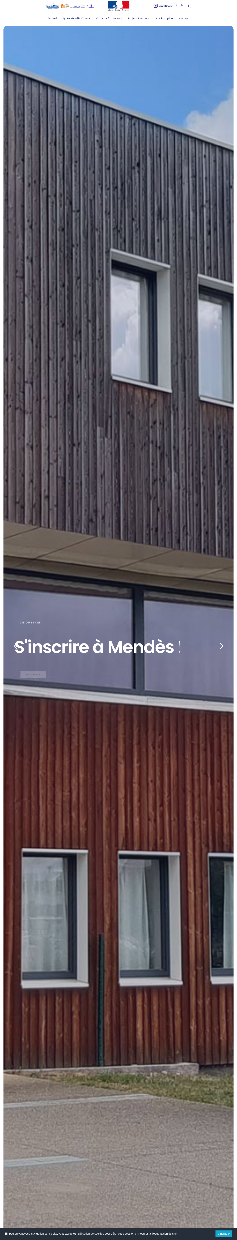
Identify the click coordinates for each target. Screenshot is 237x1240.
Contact (184, 18)
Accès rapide (164, 18)
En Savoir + (33, 674)
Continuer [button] (224, 1233)
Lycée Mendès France (76, 18)
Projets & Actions (139, 18)
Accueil (52, 18)
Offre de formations (109, 18)
